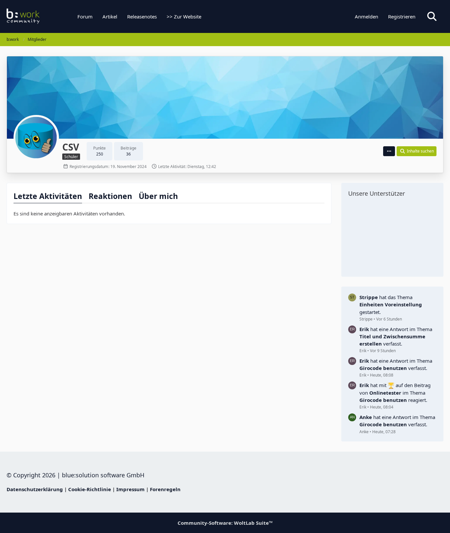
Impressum (130, 489)
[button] (389, 151)
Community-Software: (225, 522)
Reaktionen (110, 196)
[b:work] (48, 16)
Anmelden (366, 16)
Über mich (158, 196)
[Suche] (431, 16)
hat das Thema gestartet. (390, 304)
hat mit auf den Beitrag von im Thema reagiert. (395, 392)
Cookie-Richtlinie (89, 489)
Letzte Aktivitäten (48, 196)
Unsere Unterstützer (376, 193)
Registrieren (401, 16)
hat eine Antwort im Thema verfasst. (395, 336)
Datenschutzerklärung (35, 489)
